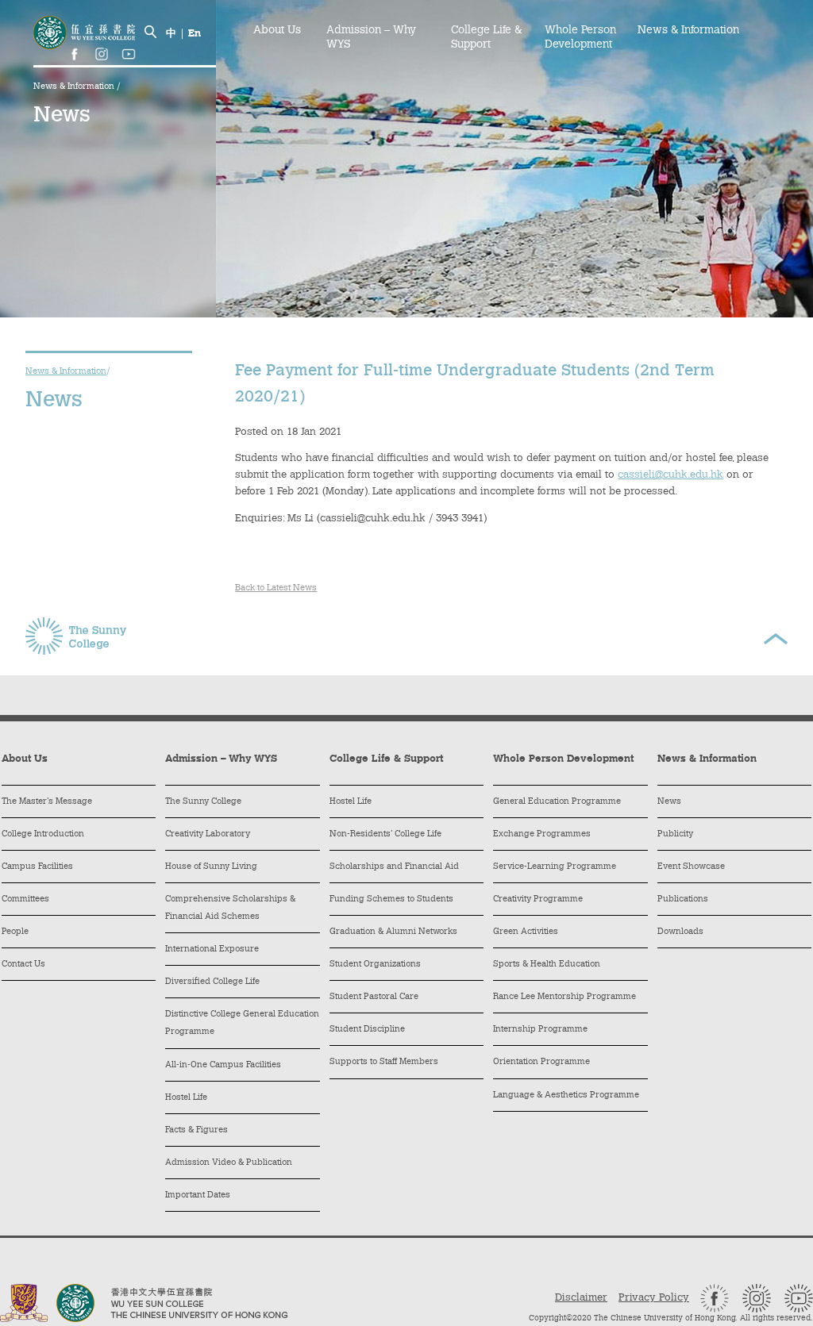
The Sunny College (203, 802)
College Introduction (43, 834)
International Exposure (212, 949)
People (15, 932)
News (669, 802)
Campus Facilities (37, 867)
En (194, 34)
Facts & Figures (196, 1130)
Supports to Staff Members (383, 1062)
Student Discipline (367, 1029)
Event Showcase (691, 867)
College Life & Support (486, 38)
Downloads (680, 932)
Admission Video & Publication (228, 1163)
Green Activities (525, 932)
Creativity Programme (538, 899)
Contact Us (23, 964)
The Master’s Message (47, 802)
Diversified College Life (212, 982)
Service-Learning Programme (554, 867)
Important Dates (197, 1195)
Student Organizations (375, 964)
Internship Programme (540, 1029)
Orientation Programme (541, 1062)
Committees (25, 899)
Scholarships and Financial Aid (394, 867)
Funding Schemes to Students (391, 899)
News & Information (75, 87)
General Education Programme (557, 802)
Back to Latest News (276, 588)
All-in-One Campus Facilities (223, 1065)
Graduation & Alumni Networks (393, 932)
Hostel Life (186, 1097)
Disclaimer (581, 1298)
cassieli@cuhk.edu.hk (670, 475)
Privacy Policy (653, 1298)
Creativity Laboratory (207, 834)
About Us (277, 31)
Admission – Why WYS (371, 38)
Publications (682, 899)
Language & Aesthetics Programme (566, 1095)
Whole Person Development (580, 38)
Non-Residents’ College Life (385, 834)
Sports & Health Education (546, 964)
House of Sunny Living (211, 867)
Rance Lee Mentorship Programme (564, 997)
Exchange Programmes (542, 834)
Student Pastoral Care (373, 997)
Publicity (675, 834)
